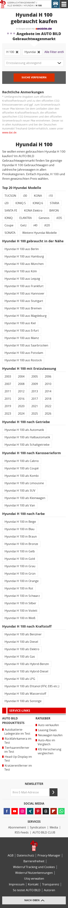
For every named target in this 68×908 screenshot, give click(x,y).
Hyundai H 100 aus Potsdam (24, 353)
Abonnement (17, 827)
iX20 (47, 225)
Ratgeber (43, 718)
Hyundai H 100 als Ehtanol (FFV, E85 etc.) (32, 686)
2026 (48, 413)
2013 (34, 391)
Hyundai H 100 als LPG (20, 679)
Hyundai (29, 5)
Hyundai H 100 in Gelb (20, 551)
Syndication (38, 827)
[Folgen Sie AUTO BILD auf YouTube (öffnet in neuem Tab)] (14, 811)
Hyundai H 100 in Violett (21, 610)
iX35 (59, 218)
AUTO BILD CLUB (43, 832)
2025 (34, 413)
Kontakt (33, 884)
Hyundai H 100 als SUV (20, 490)
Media (54, 827)
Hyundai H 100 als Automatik (24, 430)
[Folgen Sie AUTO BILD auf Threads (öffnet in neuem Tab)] (46, 811)
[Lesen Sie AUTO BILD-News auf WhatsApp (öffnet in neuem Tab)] (61, 811)
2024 (21, 413)
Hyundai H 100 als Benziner (23, 634)
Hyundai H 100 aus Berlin (22, 249)
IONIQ (9, 218)
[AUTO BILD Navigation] (64, 4)
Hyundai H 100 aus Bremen (23, 308)
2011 (8, 391)
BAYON (54, 210)
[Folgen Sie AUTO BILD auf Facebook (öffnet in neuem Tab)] (7, 811)
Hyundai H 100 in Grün (20, 573)
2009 (34, 384)
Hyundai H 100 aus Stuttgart (24, 301)
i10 (51, 195)
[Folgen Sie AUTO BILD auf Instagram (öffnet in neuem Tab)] (22, 811)
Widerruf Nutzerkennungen (34, 873)
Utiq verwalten (34, 878)
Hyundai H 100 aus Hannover (24, 293)
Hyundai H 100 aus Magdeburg (26, 315)
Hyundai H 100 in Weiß (20, 618)
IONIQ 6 (38, 203)
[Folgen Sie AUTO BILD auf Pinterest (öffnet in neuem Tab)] (38, 811)
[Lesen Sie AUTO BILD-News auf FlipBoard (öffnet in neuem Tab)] (53, 811)
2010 (48, 384)
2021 (34, 406)
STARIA (54, 203)
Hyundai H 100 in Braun (21, 536)
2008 (21, 384)
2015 (8, 398)
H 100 (39, 5)
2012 (21, 391)
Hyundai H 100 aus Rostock (23, 360)
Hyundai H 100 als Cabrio (22, 461)
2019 (8, 406)
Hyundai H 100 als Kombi (22, 476)
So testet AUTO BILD (26, 890)
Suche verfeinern (34, 77)
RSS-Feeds (22, 832)
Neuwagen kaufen (50, 735)
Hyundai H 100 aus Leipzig (22, 278)
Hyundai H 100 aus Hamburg (24, 256)
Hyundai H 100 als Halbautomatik (27, 437)
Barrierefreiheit (33, 861)
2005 (34, 376)
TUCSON (10, 195)
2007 (8, 384)
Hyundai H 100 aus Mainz (22, 338)
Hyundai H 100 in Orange (22, 581)
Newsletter (34, 784)
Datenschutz (25, 855)
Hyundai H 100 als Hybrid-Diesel (26, 671)
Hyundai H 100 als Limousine (24, 483)
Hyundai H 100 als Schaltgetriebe (27, 444)
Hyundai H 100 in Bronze (21, 544)
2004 (21, 376)
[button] (34, 63)
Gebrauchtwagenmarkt (21, 2)
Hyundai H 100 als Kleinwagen (25, 498)
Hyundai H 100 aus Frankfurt (24, 286)
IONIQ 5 (20, 203)
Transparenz (50, 884)
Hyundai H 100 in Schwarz (22, 596)
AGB (10, 855)
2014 (48, 391)
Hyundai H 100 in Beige (20, 521)
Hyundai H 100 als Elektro (22, 649)
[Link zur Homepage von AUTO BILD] (3, 4)
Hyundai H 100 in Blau (19, 529)
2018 (48, 398)
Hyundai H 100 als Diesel (21, 641)
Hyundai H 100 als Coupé (22, 468)
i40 (35, 225)
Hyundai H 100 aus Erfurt (22, 330)
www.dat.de (9, 132)
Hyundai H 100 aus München (24, 264)
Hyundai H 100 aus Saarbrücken (26, 345)
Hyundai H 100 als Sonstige (23, 701)
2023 (8, 413)
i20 (7, 203)
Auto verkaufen (48, 725)
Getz (23, 225)
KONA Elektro (33, 210)
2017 (34, 398)
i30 (25, 195)
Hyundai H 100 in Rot (19, 588)
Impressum (16, 884)
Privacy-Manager (49, 855)
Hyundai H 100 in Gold (20, 558)
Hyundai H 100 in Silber (20, 603)
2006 (48, 376)
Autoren (49, 890)
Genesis (44, 218)
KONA (38, 195)
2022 (48, 406)
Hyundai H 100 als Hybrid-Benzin (27, 664)
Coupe (9, 225)
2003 (8, 376)
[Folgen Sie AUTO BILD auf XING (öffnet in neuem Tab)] (30, 811)
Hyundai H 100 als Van (20, 505)
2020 (21, 406)
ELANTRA (25, 218)
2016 (21, 398)
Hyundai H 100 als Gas (20, 656)
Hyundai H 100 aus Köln (21, 271)
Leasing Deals (47, 730)
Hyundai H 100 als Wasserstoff (25, 693)
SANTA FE (11, 210)
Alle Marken (14, 5)
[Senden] (53, 792)
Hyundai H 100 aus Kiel (20, 323)
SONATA (10, 233)
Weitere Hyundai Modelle (39, 233)
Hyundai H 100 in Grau (20, 566)
